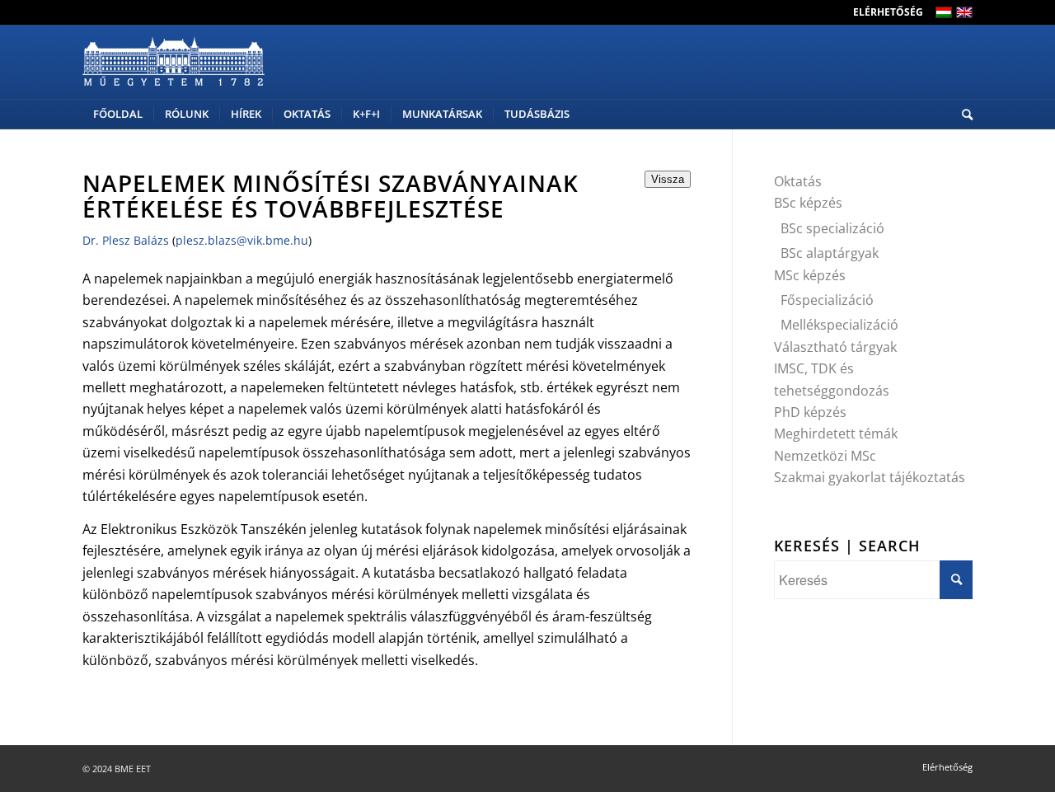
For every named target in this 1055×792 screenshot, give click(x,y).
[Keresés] (962, 114)
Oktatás (798, 181)
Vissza (667, 179)
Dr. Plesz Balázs (125, 240)
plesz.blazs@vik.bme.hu (242, 240)
